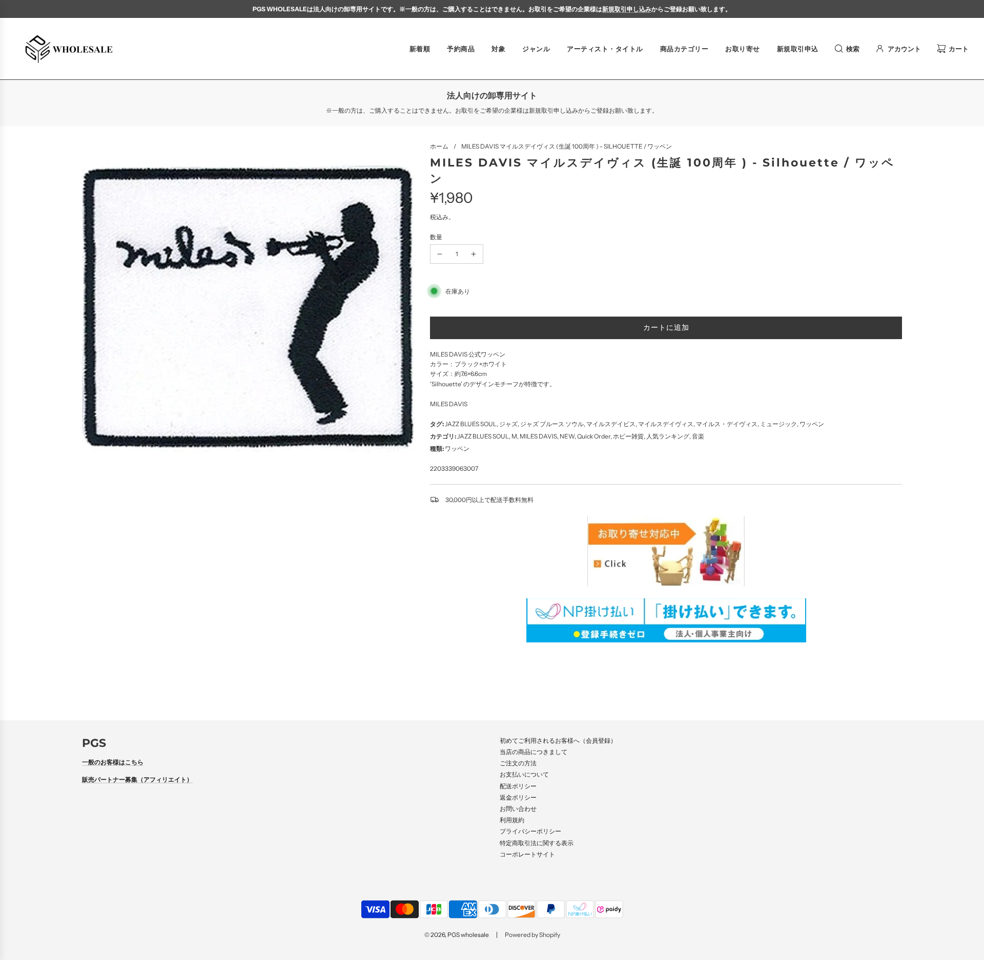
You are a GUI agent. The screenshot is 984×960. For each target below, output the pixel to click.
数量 (436, 237)
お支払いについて (524, 774)
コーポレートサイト (527, 854)
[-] (439, 254)
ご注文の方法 (518, 763)
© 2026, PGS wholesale (456, 934)
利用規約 (512, 820)
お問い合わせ (518, 808)
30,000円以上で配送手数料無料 (489, 500)
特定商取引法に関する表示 (536, 843)
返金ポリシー (518, 797)
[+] (473, 254)
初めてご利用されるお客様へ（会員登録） (558, 740)
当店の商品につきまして (533, 752)
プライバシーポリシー (530, 831)
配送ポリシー (518, 786)
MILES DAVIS (448, 404)
